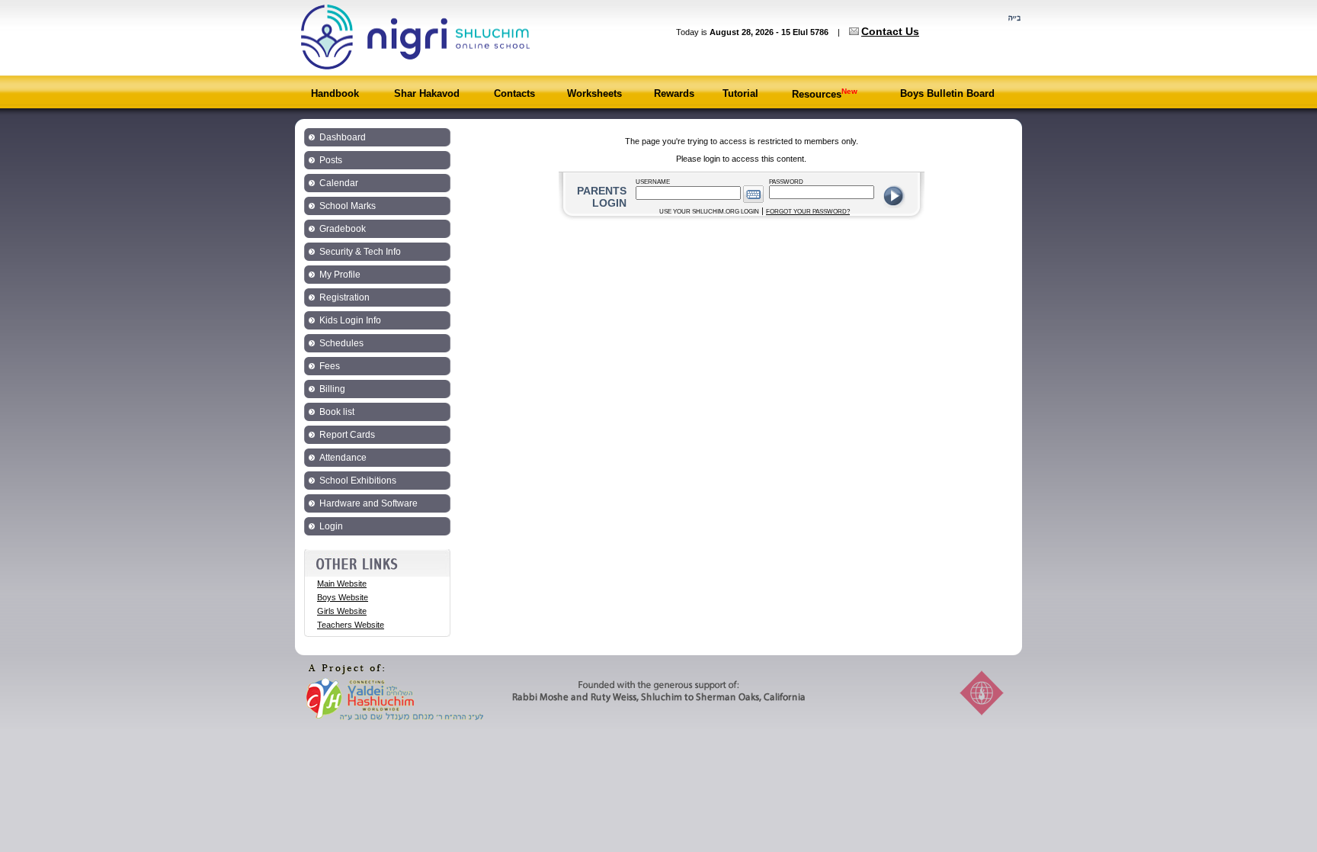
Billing (332, 389)
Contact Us (890, 31)
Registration (344, 297)
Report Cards (347, 434)
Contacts (514, 93)
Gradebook (342, 228)
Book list (336, 412)
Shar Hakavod (427, 93)
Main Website (342, 583)
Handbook (335, 93)
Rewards (674, 93)
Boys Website (342, 597)
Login (331, 526)
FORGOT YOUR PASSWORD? (808, 211)
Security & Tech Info (360, 251)
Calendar (338, 183)
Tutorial (740, 93)
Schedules (341, 343)
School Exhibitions (357, 480)
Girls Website (342, 611)
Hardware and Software (368, 503)
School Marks (347, 206)
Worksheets (594, 93)
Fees (329, 366)
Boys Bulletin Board (947, 93)
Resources (824, 94)
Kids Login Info (350, 320)
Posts (330, 160)
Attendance (343, 457)
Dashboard (342, 137)
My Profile (339, 274)
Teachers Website (350, 624)
